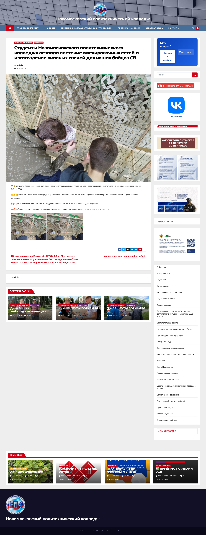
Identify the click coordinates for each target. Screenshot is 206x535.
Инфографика (112, 465)
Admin (20, 65)
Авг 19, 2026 (66, 476)
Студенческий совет (166, 299)
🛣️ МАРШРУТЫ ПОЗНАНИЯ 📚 (78, 310)
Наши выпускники (165, 414)
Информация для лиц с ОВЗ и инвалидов (175, 354)
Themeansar (121, 531)
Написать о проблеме (167, 56)
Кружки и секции (164, 305)
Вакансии (161, 361)
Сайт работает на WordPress (90, 531)
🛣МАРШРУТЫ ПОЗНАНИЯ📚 (126, 310)
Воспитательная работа (167, 323)
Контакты (173, 28)
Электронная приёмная (167, 420)
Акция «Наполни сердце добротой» (124, 256)
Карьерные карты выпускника (170, 348)
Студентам (162, 280)
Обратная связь (154, 28)
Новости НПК (34, 305)
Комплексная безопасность (169, 380)
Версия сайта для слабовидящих (177, 86)
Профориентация (165, 407)
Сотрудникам (163, 286)
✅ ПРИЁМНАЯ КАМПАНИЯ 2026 (175, 470)
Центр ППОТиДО (164, 342)
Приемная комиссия (129, 28)
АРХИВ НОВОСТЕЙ (167, 431)
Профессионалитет (28, 28)
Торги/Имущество (165, 367)
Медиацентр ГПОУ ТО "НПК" (170, 292)
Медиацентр (38, 42)
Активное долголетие (18, 468)
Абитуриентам (163, 273)
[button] (193, 28)
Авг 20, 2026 (17, 476)
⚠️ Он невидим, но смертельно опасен (121, 470)
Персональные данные (167, 373)
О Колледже (162, 267)
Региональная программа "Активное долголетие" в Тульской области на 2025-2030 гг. (175, 314)
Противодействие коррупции (170, 335)
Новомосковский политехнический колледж (103, 18)
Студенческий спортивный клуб (171, 401)
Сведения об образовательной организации (86, 28)
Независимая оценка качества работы (174, 329)
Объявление (63, 465)
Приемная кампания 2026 (175, 462)
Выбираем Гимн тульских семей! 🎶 (78, 470)
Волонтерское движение (23, 42)
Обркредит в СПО (165, 221)
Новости (51, 28)
